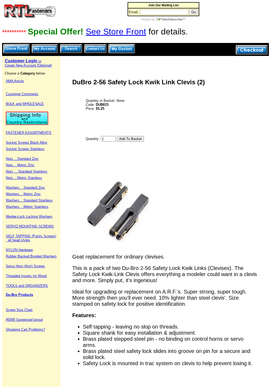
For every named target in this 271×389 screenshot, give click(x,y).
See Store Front (116, 31)
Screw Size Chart (19, 310)
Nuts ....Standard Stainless (26, 171)
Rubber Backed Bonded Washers (31, 256)
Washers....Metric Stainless (27, 207)
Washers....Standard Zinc (25, 188)
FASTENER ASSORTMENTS (28, 133)
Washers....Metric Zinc (23, 194)
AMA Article (15, 81)
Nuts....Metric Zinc (20, 165)
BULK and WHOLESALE (25, 104)
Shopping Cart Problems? (25, 329)
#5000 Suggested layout (24, 320)
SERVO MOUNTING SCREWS (30, 226)
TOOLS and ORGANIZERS (27, 286)
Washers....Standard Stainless (29, 200)
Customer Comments (22, 94)
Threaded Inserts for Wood (26, 276)
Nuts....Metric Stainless (24, 178)
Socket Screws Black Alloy (26, 143)
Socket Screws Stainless (25, 149)
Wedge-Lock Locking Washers (29, 216)
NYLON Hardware (19, 250)
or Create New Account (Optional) (28, 63)
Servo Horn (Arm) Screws (25, 266)
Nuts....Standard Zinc (22, 159)
